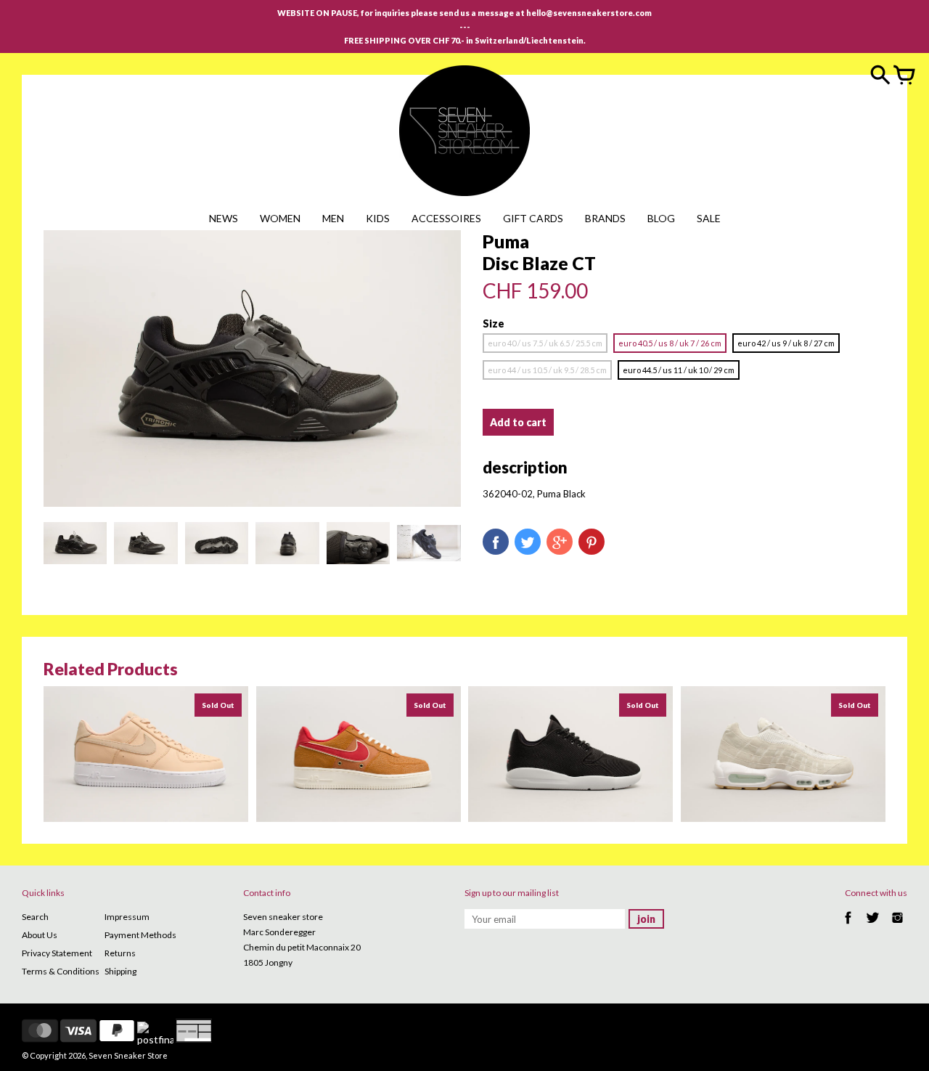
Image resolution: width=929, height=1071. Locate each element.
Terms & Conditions (60, 971)
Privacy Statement (57, 953)
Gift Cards (533, 218)
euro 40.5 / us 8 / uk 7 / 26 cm (669, 343)
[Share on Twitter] (528, 542)
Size (493, 323)
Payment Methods (140, 934)
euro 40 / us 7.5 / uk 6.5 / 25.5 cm (545, 343)
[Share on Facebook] (496, 542)
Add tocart (518, 422)
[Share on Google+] (560, 542)
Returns (120, 953)
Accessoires (446, 218)
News (223, 218)
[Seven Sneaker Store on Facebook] (848, 925)
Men (333, 218)
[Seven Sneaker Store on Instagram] (897, 925)
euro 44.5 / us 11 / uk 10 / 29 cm (678, 370)
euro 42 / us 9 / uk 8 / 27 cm (786, 343)
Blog (661, 218)
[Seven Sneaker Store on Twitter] (873, 925)
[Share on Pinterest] (591, 542)
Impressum (127, 916)
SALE (709, 218)
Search (35, 916)
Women (280, 218)
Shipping (120, 971)
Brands (605, 218)
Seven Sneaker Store (128, 1055)
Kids (378, 218)
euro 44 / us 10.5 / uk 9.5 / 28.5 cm (547, 370)
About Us (39, 934)
